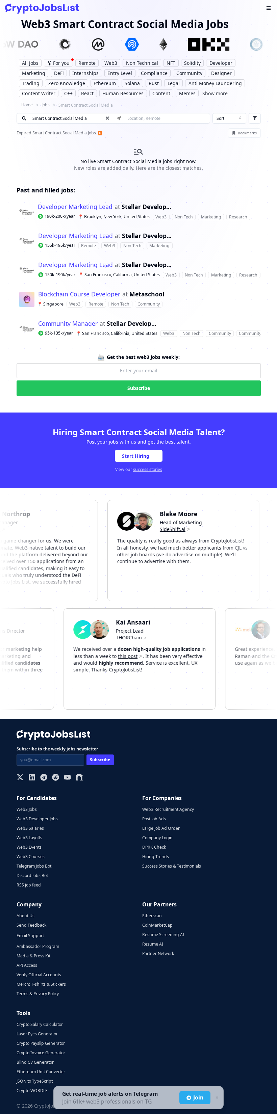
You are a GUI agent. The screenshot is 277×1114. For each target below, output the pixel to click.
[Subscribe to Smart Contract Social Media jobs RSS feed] (99, 133)
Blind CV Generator (35, 1062)
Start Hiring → (138, 456)
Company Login (157, 838)
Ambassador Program (38, 946)
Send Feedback (32, 925)
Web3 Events (29, 847)
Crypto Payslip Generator (41, 1043)
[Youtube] (67, 778)
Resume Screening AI (163, 934)
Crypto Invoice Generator (41, 1053)
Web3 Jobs (27, 809)
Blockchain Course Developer (79, 294)
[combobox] (229, 118)
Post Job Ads (154, 819)
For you (61, 63)
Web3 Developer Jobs (37, 819)
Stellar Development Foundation (146, 207)
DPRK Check (154, 847)
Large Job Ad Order (161, 828)
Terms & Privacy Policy (38, 994)
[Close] (216, 1097)
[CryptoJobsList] (42, 8)
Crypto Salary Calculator (40, 1024)
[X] (20, 778)
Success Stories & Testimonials (171, 866)
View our (138, 469)
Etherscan (152, 916)
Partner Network (158, 953)
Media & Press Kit (33, 956)
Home (27, 105)
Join (198, 1097)
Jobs (46, 105)
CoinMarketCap (157, 925)
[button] (139, 212)
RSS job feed (29, 885)
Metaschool (146, 294)
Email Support (30, 935)
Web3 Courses (31, 856)
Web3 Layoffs (29, 838)
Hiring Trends (155, 856)
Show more (215, 93)
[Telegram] (43, 778)
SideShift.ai (164, 529)
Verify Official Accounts (39, 975)
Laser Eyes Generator (37, 1034)
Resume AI (152, 944)
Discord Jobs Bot (32, 875)
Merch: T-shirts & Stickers (41, 984)
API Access (27, 965)
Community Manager (68, 324)
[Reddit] (55, 778)
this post (136, 656)
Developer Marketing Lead (75, 207)
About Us (25, 916)
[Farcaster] (79, 778)
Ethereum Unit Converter (41, 1072)
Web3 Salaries (30, 828)
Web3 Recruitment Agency (168, 809)
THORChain (138, 637)
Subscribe (138, 388)
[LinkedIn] (31, 778)
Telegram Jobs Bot (34, 866)
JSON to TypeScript (35, 1081)
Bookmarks (247, 133)
